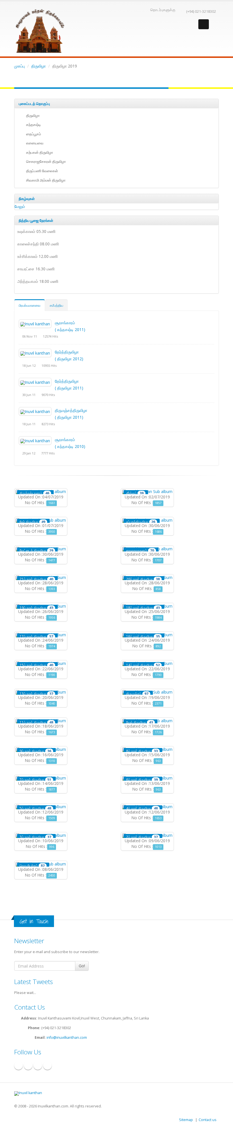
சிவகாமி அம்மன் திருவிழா (45, 180)
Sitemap (186, 1119)
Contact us (208, 1119)
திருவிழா (38, 66)
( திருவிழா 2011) (69, 388)
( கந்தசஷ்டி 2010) (70, 446)
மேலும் (19, 206)
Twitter (38, 1065)
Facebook (18, 1065)
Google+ (28, 1065)
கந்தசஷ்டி (32, 124)
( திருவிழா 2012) (69, 358)
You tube (47, 1065)
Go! (82, 965)
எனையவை (33, 143)
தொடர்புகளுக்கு (162, 9)
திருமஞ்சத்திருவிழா (71, 410)
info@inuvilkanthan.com (67, 1037)
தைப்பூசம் (32, 134)
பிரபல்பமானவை (29, 305)
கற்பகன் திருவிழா (38, 152)
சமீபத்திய (56, 305)
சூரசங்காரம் (65, 322)
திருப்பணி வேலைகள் (41, 170)
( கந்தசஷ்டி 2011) (70, 329)
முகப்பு (19, 66)
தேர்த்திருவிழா (67, 352)
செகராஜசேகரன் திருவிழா (45, 161)
